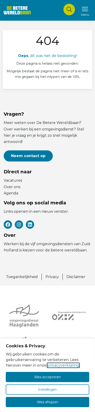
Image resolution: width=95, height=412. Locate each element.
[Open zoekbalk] (69, 9)
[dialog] (47, 375)
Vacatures (13, 180)
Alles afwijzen (47, 402)
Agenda (11, 193)
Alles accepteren (47, 377)
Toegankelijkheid (22, 277)
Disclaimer (75, 277)
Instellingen (47, 389)
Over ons (12, 187)
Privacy (52, 277)
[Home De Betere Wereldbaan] (17, 10)
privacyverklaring (63, 365)
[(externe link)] (26, 315)
